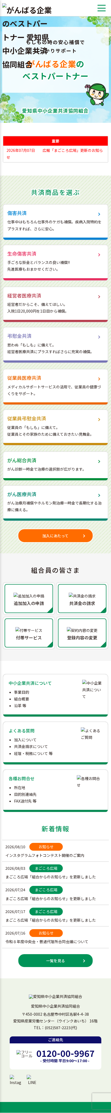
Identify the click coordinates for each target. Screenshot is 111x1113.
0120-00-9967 (65, 1053)
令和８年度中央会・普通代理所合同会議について (46, 941)
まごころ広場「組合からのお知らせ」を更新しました (50, 876)
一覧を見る (55, 960)
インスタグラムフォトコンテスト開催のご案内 (44, 855)
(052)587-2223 (58, 1027)
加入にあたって (55, 535)
